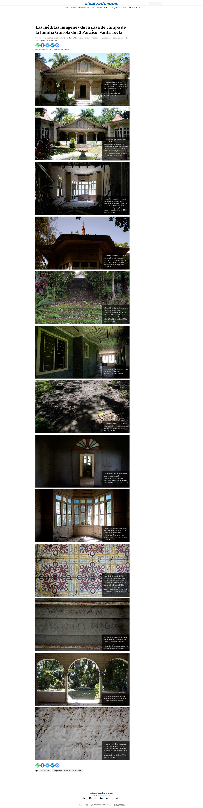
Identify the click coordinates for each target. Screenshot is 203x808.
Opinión (125, 8)
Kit (119, 799)
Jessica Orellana (45, 50)
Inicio (66, 8)
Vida (92, 8)
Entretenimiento (83, 8)
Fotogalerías (115, 8)
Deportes (99, 8)
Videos (106, 8)
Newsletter (111, 799)
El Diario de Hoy (135, 8)
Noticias (73, 8)
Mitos (80, 771)
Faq (103, 799)
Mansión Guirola (70, 771)
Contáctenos (95, 799)
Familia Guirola (45, 771)
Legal (86, 799)
